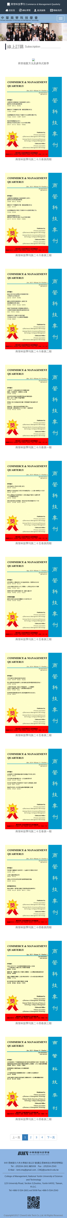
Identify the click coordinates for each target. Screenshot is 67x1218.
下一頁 (51, 1137)
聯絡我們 (57, 10)
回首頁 (12, 10)
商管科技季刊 (35, 4)
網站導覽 (26, 10)
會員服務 (41, 10)
